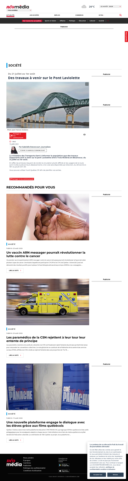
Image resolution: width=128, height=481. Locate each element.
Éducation (82, 21)
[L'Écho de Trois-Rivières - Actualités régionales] (17, 7)
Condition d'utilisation (32, 471)
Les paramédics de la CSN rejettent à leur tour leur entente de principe (45, 339)
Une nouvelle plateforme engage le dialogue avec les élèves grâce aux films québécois (45, 424)
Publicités (27, 465)
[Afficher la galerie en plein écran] (87, 84)
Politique (72, 21)
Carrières (27, 463)
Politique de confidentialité (34, 468)
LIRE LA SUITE (13, 270)
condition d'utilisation (107, 469)
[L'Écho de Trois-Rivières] (14, 465)
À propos (26, 460)
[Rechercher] (121, 15)
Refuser (115, 474)
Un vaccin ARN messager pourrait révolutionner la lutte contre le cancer (45, 254)
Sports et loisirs (50, 21)
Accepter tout (97, 474)
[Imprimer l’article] (84, 135)
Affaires (62, 21)
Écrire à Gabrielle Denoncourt (32, 150)
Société (101, 21)
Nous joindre (28, 458)
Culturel (92, 21)
